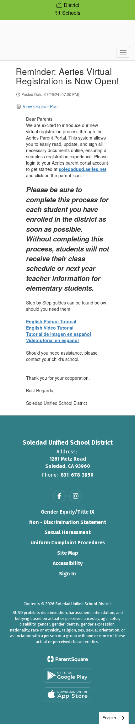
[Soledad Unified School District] (68, 35)
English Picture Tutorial (51, 321)
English (109, 718)
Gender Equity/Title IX (67, 512)
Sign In (67, 574)
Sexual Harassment (68, 532)
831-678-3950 (77, 475)
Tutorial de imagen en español (58, 334)
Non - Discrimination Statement (67, 522)
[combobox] (114, 718)
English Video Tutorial (49, 328)
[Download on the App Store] (67, 694)
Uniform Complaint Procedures (67, 543)
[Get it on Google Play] (67, 676)
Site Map (67, 553)
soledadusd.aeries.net (82, 169)
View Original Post (41, 106)
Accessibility (68, 563)
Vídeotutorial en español (52, 340)
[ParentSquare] (67, 659)
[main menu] (123, 52)
